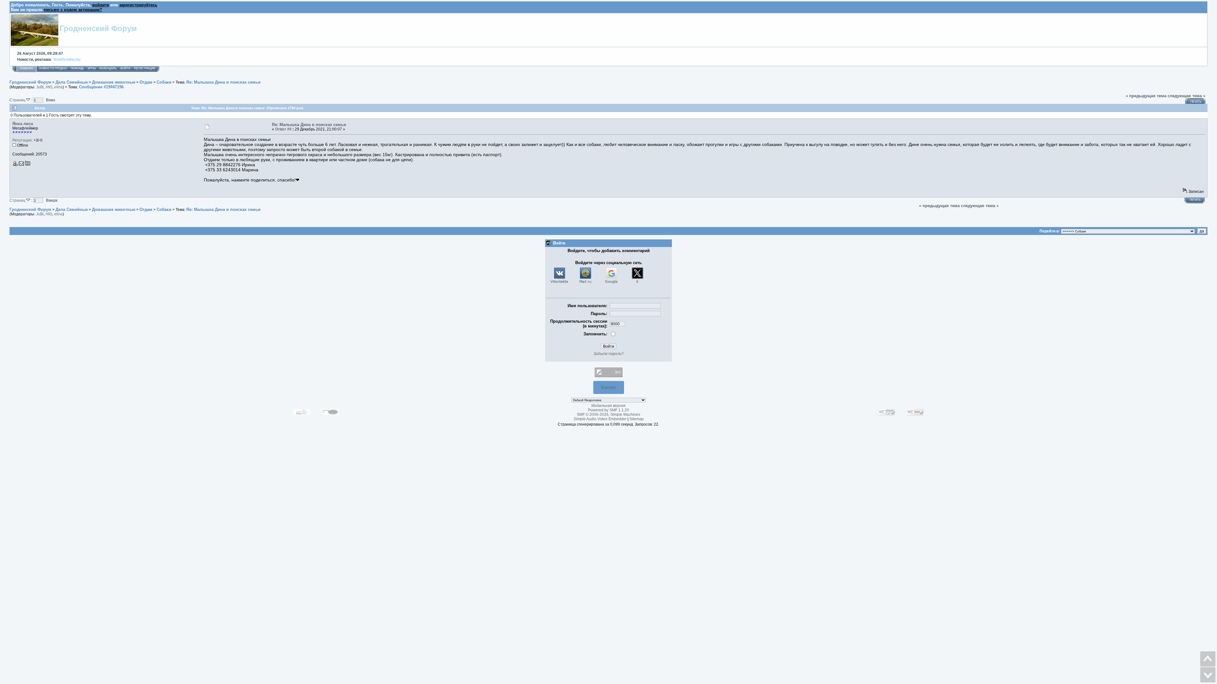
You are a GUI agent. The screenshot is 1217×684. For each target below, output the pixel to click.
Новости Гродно (53, 68)
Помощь (77, 68)
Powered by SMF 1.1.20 (608, 410)
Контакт (608, 387)
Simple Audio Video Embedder (600, 419)
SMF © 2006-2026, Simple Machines (608, 414)
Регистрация (144, 68)
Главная (26, 68)
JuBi (40, 87)
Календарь (108, 68)
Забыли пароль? (609, 354)
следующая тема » (1186, 95)
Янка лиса (22, 123)
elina (58, 87)
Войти (125, 68)
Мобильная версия (608, 405)
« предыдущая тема (1146, 95)
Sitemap (636, 419)
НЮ (49, 87)
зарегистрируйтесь (138, 5)
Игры (92, 68)
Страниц (18, 100)
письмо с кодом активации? (73, 9)
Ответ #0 (283, 129)
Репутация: (22, 140)
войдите (100, 5)
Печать (1195, 101)
